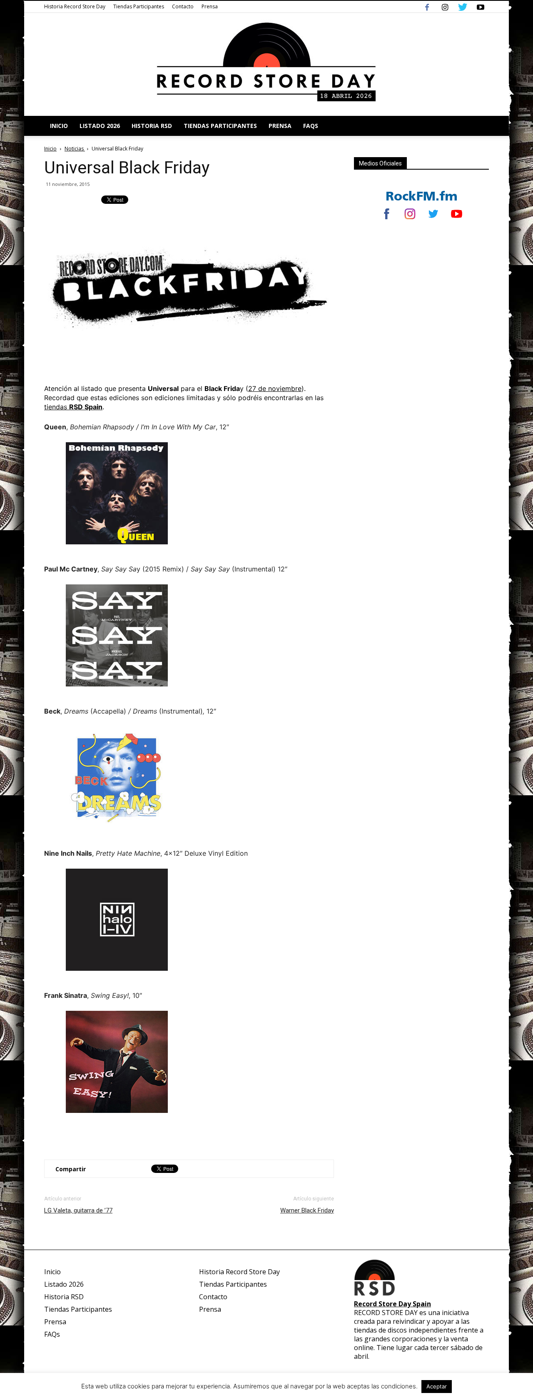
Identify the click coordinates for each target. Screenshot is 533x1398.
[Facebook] (426, 7)
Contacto (183, 6)
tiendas (73, 407)
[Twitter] (462, 7)
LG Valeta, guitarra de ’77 (78, 1210)
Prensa (210, 6)
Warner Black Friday (307, 1210)
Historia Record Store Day (74, 6)
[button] (479, 126)
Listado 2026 (100, 126)
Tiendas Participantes (138, 6)
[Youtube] (480, 7)
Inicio (59, 126)
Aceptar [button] (436, 1386)
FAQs (310, 126)
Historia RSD (152, 126)
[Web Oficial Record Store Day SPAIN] (266, 64)
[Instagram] (444, 7)
